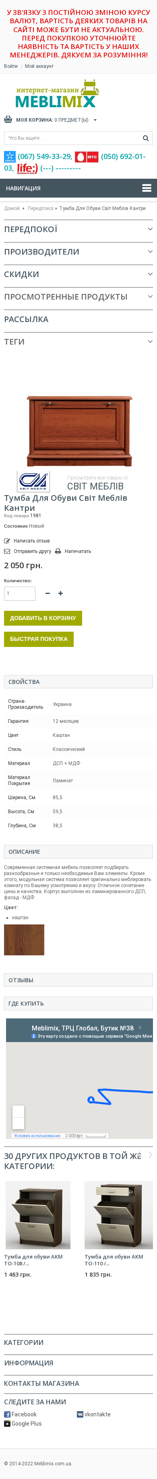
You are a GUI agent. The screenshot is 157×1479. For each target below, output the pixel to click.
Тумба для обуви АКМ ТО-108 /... (33, 1260)
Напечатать (78, 551)
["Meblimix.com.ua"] (74, 93)
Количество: (18, 580)
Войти (11, 66)
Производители (41, 251)
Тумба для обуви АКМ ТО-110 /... (114, 1260)
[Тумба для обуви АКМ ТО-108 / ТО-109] (38, 1215)
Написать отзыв (31, 541)
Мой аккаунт (39, 66)
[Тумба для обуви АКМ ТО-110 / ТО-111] (119, 1215)
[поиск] (146, 138)
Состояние (16, 526)
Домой (12, 208)
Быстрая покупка (39, 639)
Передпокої (41, 208)
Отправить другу (32, 551)
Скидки (21, 274)
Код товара (16, 515)
